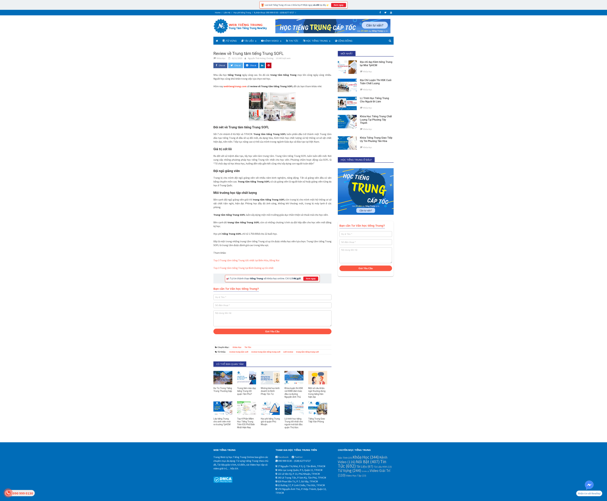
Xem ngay (338, 5)
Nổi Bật (368, 461)
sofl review (288, 352)
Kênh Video (271, 40)
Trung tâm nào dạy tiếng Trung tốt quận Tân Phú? (246, 391)
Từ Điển (365, 471)
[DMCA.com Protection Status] (223, 479)
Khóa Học (237, 347)
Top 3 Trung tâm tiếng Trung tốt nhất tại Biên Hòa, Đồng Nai (246, 260)
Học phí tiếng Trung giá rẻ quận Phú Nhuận (270, 421)
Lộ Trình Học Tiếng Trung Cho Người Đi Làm (374, 100)
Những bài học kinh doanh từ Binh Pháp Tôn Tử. (270, 391)
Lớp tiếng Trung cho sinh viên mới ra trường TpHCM (221, 421)
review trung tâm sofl (238, 352)
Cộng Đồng (344, 40)
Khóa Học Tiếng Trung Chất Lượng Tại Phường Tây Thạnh (376, 120)
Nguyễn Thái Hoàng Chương (260, 58)
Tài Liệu (249, 40)
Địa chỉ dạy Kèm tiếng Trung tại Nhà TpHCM (376, 63)
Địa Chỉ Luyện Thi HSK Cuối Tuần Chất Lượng (375, 82)
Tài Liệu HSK (383, 466)
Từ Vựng (231, 40)
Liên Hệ (227, 12)
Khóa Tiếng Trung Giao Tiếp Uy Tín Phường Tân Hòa (376, 139)
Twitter (298, 457)
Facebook (283, 457)
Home (218, 12)
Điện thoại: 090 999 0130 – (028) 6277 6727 (274, 12)
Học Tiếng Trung (316, 40)
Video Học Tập (356, 475)
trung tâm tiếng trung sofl (307, 352)
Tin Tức (293, 40)
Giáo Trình (345, 457)
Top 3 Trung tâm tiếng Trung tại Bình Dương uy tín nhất (243, 267)
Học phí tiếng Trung (242, 12)
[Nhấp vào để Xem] (332, 25)
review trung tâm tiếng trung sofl (265, 352)
